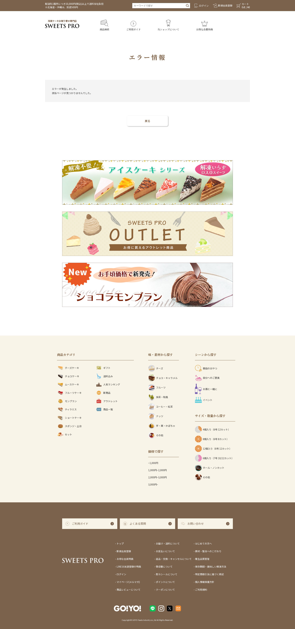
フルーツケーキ (73, 392)
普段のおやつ (210, 368)
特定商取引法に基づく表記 (209, 574)
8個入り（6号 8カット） (216, 439)
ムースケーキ (72, 384)
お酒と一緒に (210, 389)
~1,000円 (153, 463)
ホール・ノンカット (213, 467)
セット (68, 434)
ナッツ (159, 416)
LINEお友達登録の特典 (129, 566)
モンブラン (71, 401)
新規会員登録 (124, 551)
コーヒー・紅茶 (164, 406)
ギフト (106, 368)
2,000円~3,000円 (157, 477)
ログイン (121, 574)
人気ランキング (111, 384)
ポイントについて (165, 582)
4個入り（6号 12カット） (216, 429)
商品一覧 (108, 409)
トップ (120, 543)
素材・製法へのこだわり (208, 551)
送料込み (108, 376)
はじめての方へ (203, 543)
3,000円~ (153, 484)
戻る (147, 121)
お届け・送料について (168, 543)
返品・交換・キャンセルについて (174, 559)
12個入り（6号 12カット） (217, 448)
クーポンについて (165, 589)
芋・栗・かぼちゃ (165, 425)
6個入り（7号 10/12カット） (218, 458)
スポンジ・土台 (73, 426)
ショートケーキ (73, 417)
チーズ (159, 368)
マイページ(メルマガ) (128, 582)
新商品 (106, 392)
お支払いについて (165, 551)
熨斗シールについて (166, 574)
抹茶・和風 (162, 397)
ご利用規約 (201, 589)
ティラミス (71, 409)
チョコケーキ (72, 376)
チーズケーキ (72, 368)
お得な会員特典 (125, 559)
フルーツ (161, 387)
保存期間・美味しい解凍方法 (210, 566)
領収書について (164, 566)
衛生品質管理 (202, 559)
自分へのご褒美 (211, 377)
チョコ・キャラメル (167, 378)
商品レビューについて (129, 589)
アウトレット (110, 401)
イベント (207, 400)
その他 (159, 435)
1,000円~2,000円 (157, 470)
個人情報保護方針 (204, 582)
